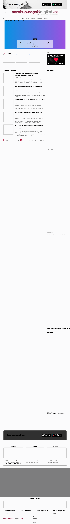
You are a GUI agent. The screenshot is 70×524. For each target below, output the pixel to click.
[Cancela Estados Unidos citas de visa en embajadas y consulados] (56, 453)
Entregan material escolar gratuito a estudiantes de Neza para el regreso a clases (8, 64)
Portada (35, 39)
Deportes (46, 18)
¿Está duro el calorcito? (26, 510)
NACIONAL (50, 70)
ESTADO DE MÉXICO (9, 70)
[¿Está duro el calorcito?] (27, 505)
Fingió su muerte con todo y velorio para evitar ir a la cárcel (59, 512)
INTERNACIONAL (56, 446)
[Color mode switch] (5, 12)
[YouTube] (38, 518)
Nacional (33, 18)
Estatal (27, 18)
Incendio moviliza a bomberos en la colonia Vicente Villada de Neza (34, 64)
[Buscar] (3, 18)
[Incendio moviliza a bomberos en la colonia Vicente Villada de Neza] (34, 58)
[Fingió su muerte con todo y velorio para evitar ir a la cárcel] (59, 505)
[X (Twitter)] (34, 518)
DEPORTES (13, 446)
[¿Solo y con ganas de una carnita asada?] (43, 505)
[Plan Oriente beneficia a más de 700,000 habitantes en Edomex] (8, 91)
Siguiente (41, 140)
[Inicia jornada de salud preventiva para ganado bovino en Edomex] (8, 130)
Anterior (6, 140)
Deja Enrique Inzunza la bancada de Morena (58, 151)
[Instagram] (36, 518)
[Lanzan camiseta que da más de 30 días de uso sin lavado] (10, 505)
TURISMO (35, 446)
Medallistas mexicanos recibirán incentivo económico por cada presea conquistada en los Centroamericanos (13, 462)
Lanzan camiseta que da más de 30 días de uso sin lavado (10, 512)
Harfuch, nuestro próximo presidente (56, 413)
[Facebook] (31, 518)
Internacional (39, 18)
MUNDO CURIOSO (35, 498)
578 (35, 140)
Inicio (23, 18)
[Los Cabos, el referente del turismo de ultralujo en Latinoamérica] (35, 453)
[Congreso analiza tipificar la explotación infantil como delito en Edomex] (8, 104)
